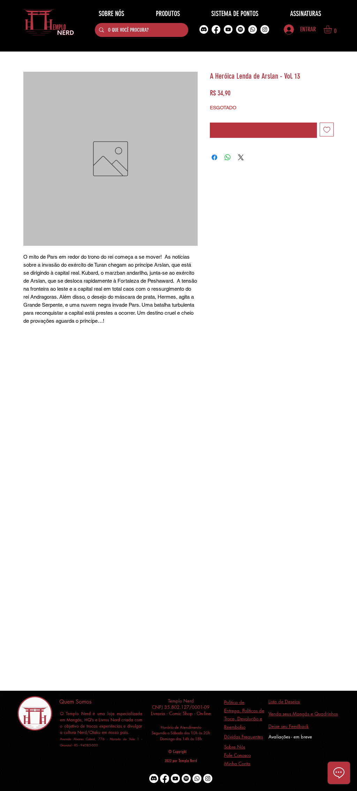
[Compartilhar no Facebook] (214, 157)
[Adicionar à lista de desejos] (327, 130)
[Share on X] (241, 157)
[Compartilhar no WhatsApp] (227, 157)
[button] (333, 29)
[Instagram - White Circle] (264, 29)
